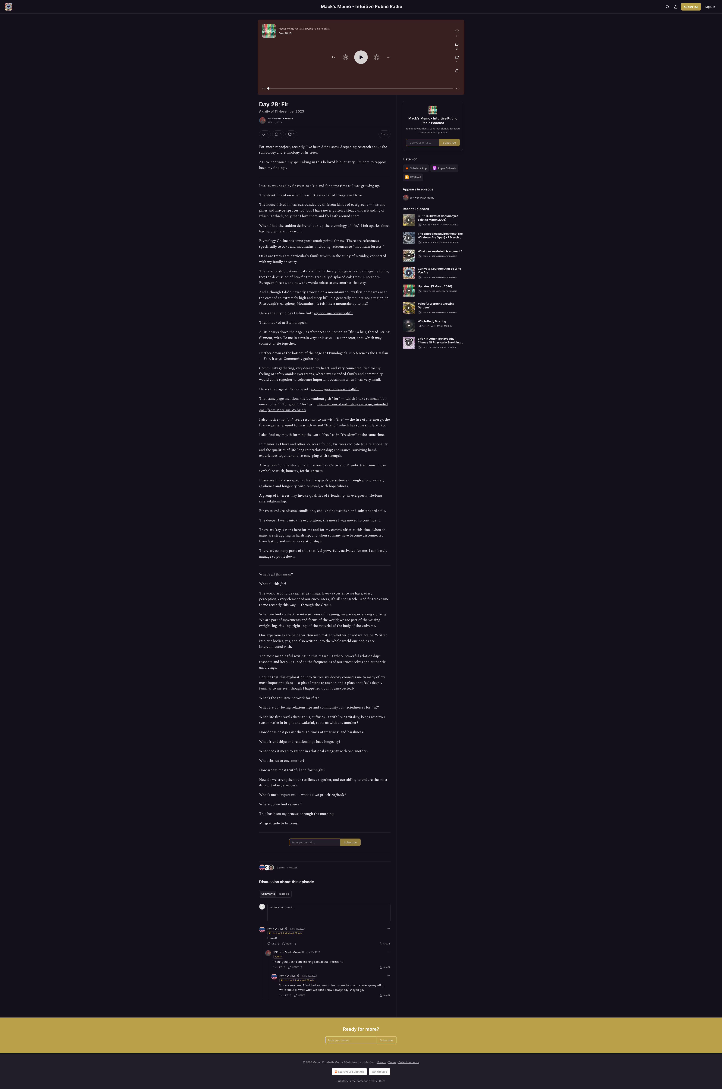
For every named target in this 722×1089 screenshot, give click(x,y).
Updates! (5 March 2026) (435, 286)
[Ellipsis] (389, 928)
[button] (333, 57)
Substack (342, 1081)
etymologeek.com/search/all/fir (335, 389)
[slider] (360, 88)
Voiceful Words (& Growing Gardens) (436, 305)
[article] (432, 220)
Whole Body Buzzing (432, 321)
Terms (392, 1062)
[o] (409, 220)
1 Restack (292, 867)
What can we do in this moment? (440, 251)
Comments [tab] (268, 894)
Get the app (379, 1071)
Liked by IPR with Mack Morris (287, 933)
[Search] (667, 7)
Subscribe (691, 7)
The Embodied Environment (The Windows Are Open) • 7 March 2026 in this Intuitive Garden (440, 235)
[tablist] (275, 894)
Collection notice (408, 1062)
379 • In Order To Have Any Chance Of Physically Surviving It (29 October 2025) (439, 340)
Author (278, 956)
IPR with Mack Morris (280, 118)
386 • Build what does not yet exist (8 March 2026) (438, 217)
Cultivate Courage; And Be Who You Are (439, 270)
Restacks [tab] (283, 894)
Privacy (381, 1062)
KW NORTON (275, 928)
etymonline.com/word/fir (333, 313)
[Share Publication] (676, 7)
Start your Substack (351, 1071)
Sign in (710, 7)
